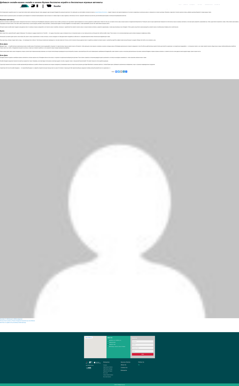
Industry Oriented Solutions (108, 374)
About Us (123, 365)
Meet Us (110, 337)
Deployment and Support (107, 370)
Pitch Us (134, 338)
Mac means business (107, 376)
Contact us (124, 367)
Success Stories (125, 362)
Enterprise (106, 362)
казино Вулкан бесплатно (101, 12)
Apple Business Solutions (108, 367)
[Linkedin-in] (139, 364)
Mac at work (105, 372)
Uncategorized (19, 319)
